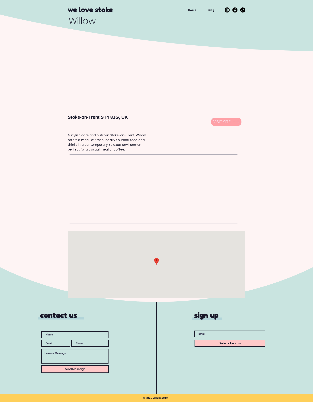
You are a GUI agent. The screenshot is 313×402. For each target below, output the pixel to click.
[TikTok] (242, 10)
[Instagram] (227, 10)
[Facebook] (234, 10)
